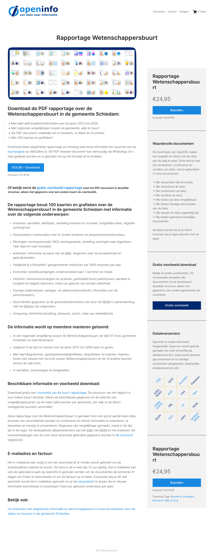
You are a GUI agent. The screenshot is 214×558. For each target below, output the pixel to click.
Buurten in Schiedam (182, 496)
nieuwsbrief (86, 481)
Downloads (159, 11)
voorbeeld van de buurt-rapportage (61, 393)
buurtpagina (16, 151)
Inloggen (184, 11)
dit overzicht (124, 435)
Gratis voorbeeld (177, 305)
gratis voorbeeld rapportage (59, 188)
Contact (172, 11)
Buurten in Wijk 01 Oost (165, 500)
